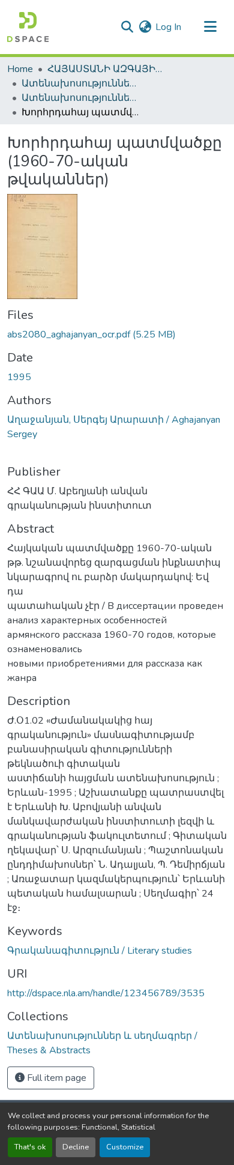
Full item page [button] (55, 1078)
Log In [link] (168, 27)
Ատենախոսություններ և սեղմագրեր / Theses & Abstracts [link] (82, 83)
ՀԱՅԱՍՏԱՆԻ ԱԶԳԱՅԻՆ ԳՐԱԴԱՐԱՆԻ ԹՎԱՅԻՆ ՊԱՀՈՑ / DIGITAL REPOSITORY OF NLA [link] (107, 69)
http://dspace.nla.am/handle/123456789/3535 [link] (106, 993)
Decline (75, 1147)
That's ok (30, 1147)
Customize (124, 1147)
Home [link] (20, 69)
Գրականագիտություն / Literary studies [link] (99, 950)
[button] (28, 27)
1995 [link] (19, 377)
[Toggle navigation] (210, 27)
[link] (117, 334)
